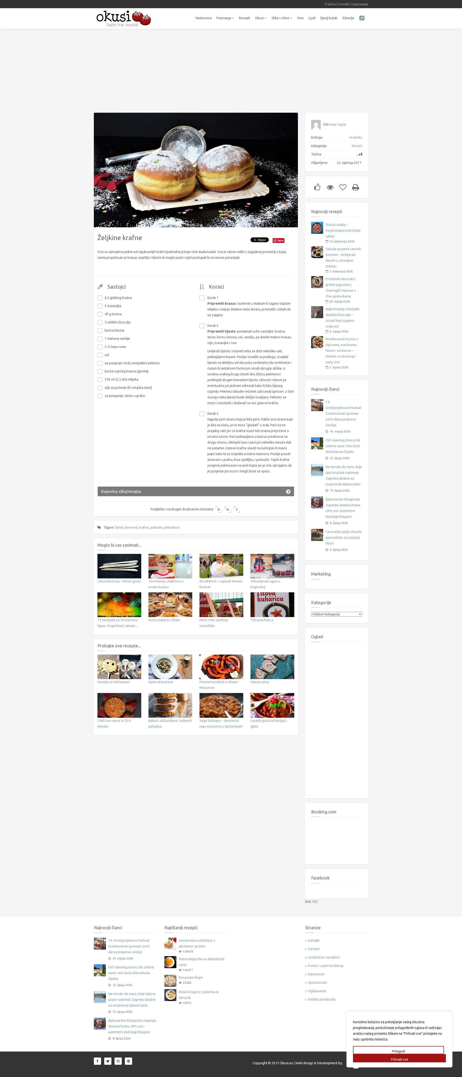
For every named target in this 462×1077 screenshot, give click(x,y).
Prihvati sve (399, 1059)
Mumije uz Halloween (113, 682)
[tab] (196, 491)
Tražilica (330, 4)
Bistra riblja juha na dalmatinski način (201, 962)
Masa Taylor (337, 124)
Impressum (316, 974)
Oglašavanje (359, 4)
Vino (300, 18)
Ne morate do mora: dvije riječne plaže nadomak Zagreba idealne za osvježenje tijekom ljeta (344, 475)
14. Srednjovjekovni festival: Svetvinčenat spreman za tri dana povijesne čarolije (344, 413)
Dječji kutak (328, 18)
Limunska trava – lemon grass (119, 581)
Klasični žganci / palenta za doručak (199, 995)
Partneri (314, 949)
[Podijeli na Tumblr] (237, 510)
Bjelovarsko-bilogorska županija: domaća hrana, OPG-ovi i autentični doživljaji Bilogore (343, 508)
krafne (144, 527)
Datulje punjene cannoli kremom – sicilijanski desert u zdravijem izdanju (343, 257)
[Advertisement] (231, 68)
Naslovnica (204, 18)
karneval (131, 527)
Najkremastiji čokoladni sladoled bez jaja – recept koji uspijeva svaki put (342, 317)
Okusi (259, 18)
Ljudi (311, 18)
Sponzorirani (317, 982)
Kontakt (343, 4)
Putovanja (224, 18)
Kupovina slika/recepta (121, 491)
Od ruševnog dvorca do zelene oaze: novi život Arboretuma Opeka (343, 446)
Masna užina (259, 682)
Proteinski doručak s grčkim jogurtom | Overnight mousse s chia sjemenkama (341, 287)
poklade (156, 527)
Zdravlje (348, 18)
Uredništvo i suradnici (324, 957)
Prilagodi (398, 1051)
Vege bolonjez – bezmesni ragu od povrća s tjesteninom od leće (221, 726)
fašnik (119, 527)
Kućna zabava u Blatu (164, 620)
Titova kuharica (261, 620)
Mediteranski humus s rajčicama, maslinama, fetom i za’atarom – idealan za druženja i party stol (342, 350)
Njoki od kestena (160, 682)
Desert (357, 146)
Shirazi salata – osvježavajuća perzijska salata (343, 230)
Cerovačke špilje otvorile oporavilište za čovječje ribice (344, 537)
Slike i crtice (280, 18)
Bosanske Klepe (191, 977)
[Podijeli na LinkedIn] (228, 510)
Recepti (244, 18)
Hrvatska (355, 137)
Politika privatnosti (321, 999)
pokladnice (172, 527)
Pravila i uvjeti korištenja (325, 966)
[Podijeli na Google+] (219, 510)
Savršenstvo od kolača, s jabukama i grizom (197, 943)
